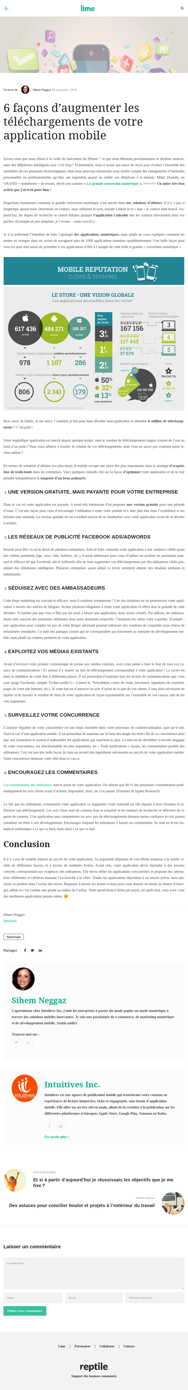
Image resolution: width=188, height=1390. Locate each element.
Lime (61, 1346)
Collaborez (107, 1346)
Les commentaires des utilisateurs (27, 785)
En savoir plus (55, 1137)
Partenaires (82, 1346)
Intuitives (10, 921)
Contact (129, 1346)
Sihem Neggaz (42, 89)
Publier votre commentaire (24, 1311)
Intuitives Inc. (72, 1084)
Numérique (13, 937)
